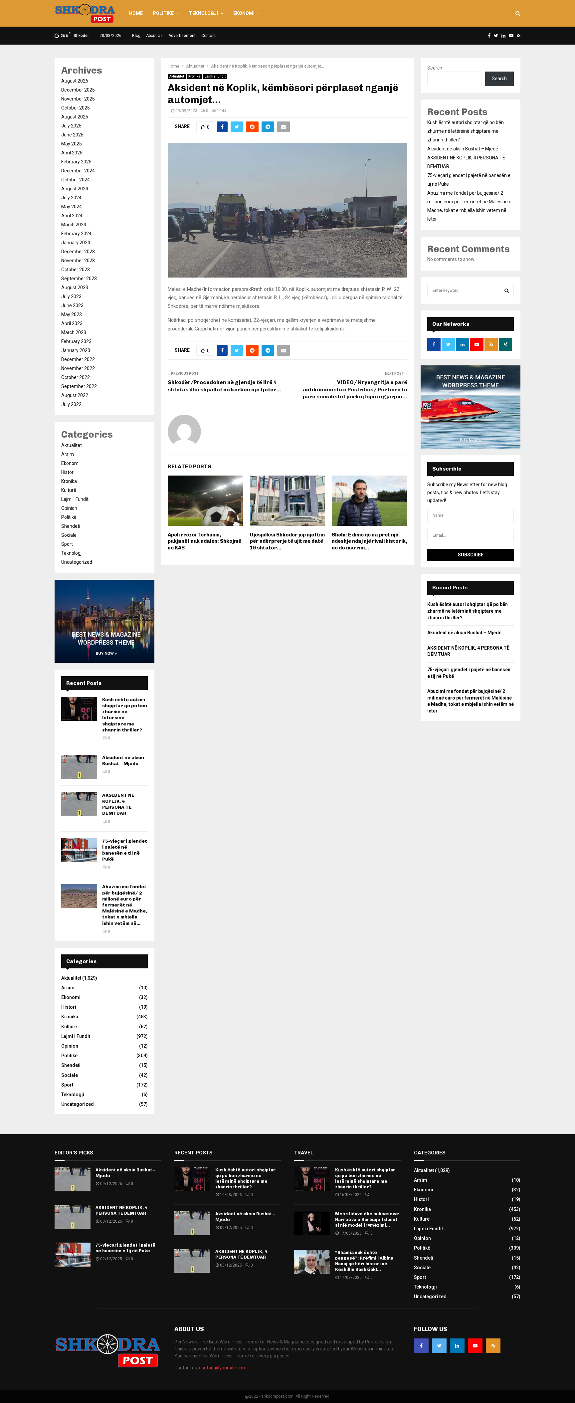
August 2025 (74, 116)
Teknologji (203, 13)
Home (136, 13)
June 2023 (72, 305)
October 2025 (75, 107)
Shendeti (70, 526)
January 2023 (75, 350)
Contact (208, 35)
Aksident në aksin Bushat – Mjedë (123, 760)
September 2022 (79, 386)
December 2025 (78, 90)
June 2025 (72, 134)
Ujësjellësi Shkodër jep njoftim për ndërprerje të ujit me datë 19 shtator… (287, 541)
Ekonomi (244, 13)
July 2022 (71, 404)
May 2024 (71, 206)
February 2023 (76, 341)
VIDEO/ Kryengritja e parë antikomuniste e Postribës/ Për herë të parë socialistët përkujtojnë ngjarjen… (355, 389)
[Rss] (493, 1345)
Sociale (69, 535)
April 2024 (72, 215)
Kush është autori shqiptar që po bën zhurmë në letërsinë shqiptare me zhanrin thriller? (465, 131)
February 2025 (76, 161)
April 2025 (72, 152)
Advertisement (182, 35)
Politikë (163, 13)
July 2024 (71, 197)
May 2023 (71, 314)
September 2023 (79, 278)
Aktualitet (176, 76)
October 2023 (75, 269)
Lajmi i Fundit (215, 76)
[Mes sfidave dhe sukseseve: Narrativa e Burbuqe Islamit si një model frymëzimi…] (312, 1223)
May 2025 (71, 143)
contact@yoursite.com (223, 1367)
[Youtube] (475, 1345)
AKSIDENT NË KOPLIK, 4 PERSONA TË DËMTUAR (118, 804)
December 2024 (78, 170)
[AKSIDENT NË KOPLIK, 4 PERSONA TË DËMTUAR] (79, 804)
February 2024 (76, 233)
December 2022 (78, 359)
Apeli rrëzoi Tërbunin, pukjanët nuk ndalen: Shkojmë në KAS (204, 541)
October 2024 (75, 179)
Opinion (69, 508)
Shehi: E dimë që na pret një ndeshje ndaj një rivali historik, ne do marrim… (369, 541)
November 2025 (78, 98)
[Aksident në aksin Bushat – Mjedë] (79, 767)
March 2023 (73, 332)
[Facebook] (421, 1345)
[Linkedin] (457, 1345)
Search (434, 68)
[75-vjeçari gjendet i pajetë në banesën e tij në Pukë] (79, 850)
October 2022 (75, 377)
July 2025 (71, 125)
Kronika (194, 76)
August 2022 (74, 395)
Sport (67, 544)
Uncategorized (76, 562)
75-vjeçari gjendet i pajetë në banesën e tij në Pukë (124, 850)
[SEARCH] (506, 290)
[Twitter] (439, 1345)
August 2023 (74, 287)
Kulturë (68, 490)
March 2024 (73, 224)
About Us (154, 35)
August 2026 (74, 81)
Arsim (67, 454)
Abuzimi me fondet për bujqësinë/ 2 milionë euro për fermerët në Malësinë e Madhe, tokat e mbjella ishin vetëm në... (124, 905)
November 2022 (78, 368)
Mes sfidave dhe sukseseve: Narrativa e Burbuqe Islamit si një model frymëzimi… (367, 1219)
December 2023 (78, 251)
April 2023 (72, 323)
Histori (68, 472)
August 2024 (74, 188)
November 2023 (78, 260)
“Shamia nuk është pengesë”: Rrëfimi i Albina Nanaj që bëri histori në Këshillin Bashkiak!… (364, 1261)
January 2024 (75, 242)
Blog (136, 35)
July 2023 (71, 296)
